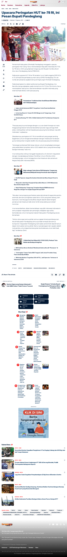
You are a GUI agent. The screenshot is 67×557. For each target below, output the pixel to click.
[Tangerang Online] (33, 2)
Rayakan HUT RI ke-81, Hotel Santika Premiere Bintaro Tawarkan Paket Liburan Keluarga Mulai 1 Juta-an (22, 373)
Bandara (17, 472)
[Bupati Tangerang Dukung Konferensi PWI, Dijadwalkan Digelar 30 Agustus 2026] (30, 348)
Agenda (46, 512)
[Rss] (64, 524)
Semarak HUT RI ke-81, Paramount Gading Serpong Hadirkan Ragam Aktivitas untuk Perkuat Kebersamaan (37, 354)
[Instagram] (41, 296)
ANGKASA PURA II (55, 512)
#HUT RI (19, 268)
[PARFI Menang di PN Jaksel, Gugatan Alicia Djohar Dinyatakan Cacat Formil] (45, 316)
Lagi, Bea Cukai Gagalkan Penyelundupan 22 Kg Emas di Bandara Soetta (38, 474)
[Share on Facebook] (7, 24)
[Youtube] (25, 301)
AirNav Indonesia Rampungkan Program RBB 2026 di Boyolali (37, 368)
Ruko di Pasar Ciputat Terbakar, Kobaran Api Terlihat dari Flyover (22, 337)
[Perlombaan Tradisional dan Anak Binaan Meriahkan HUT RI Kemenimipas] (18, 102)
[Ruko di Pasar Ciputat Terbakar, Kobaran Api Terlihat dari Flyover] (30, 333)
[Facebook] (25, 296)
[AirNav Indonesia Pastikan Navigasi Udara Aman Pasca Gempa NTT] (8, 501)
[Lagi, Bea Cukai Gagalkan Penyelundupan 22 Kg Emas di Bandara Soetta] (8, 476)
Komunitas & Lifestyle (28, 514)
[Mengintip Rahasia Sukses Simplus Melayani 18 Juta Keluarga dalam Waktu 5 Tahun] (30, 316)
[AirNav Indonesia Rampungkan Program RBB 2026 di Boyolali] (45, 366)
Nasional (51, 510)
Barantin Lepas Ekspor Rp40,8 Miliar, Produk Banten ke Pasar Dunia (39, 337)
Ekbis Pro (17, 514)
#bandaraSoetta (7, 514)
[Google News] (41, 301)
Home (6, 8)
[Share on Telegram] (4, 82)
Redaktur (5, 20)
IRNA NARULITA (52, 268)
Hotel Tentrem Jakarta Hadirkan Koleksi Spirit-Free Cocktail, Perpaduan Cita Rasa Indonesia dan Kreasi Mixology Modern (38, 394)
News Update (15, 8)
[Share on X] (10, 24)
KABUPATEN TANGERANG (43, 514)
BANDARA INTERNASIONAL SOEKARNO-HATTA (15, 512)
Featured (59, 510)
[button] (3, 2)
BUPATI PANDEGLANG (27, 268)
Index (10, 8)
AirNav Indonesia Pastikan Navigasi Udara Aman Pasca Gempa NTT (36, 499)
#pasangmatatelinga (35, 512)
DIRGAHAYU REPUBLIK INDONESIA (40, 268)
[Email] (16, 24)
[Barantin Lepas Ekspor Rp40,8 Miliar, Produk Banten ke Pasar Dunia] (45, 333)
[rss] (25, 306)
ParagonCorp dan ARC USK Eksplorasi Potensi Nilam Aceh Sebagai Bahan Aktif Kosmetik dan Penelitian (21, 391)
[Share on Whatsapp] (13, 24)
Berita (3, 8)
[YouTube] (53, 524)
